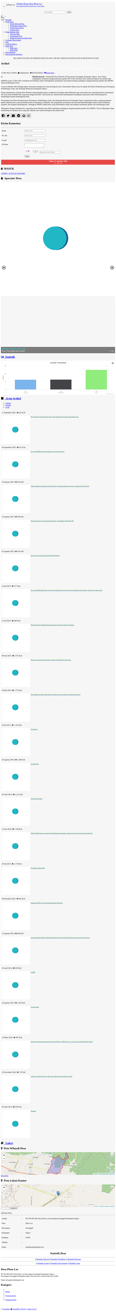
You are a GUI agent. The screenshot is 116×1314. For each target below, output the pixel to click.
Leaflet (95, 1174)
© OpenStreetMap (103, 1174)
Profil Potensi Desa (17, 28)
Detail (13, 1208)
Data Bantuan (10, 52)
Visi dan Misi (14, 34)
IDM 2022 (9, 46)
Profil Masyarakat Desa (18, 26)
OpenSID (112, 1174)
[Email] (13, 116)
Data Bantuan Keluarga (13, 54)
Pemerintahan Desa (12, 32)
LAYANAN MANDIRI (16, 173)
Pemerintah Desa (16, 36)
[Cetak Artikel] (24, 116)
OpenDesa (6, 1309)
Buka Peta (4, 1176)
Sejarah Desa (14, 30)
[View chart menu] (112, 363)
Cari (69, 12)
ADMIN (4, 173)
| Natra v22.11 (32, 1309)
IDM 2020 (14, 50)
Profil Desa (9, 22)
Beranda (8, 20)
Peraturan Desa (10, 1300)
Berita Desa (50, 73)
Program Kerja (10, 1296)
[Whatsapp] (29, 116)
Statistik (9, 356)
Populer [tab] (8, 405)
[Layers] (112, 1155)
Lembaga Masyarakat (13, 40)
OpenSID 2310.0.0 (19, 1309)
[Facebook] (3, 116)
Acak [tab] (7, 407)
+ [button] (4, 1155)
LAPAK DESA (11, 44)
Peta (6, 42)
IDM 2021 (14, 48)
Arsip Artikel (12, 398)
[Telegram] (18, 116)
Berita (7, 1292)
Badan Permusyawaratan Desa (21, 38)
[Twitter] (8, 116)
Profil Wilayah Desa (17, 24)
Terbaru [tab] (8, 403)
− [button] (4, 1158)
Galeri (8, 1143)
